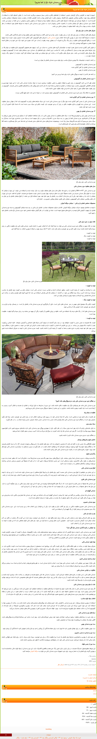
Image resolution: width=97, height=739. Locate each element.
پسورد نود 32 (62, 738)
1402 (94, 694)
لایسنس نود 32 (33, 738)
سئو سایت (24, 738)
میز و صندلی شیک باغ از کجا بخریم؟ (48, 2)
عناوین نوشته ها (91, 681)
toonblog (48, 729)
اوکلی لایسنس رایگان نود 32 (48, 738)
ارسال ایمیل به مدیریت (89, 678)
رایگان (18, 738)
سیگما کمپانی (34, 651)
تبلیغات (48, 735)
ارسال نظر (61, 665)
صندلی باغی (51, 38)
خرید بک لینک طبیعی (74, 738)
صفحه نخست (92, 675)
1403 (94, 691)
